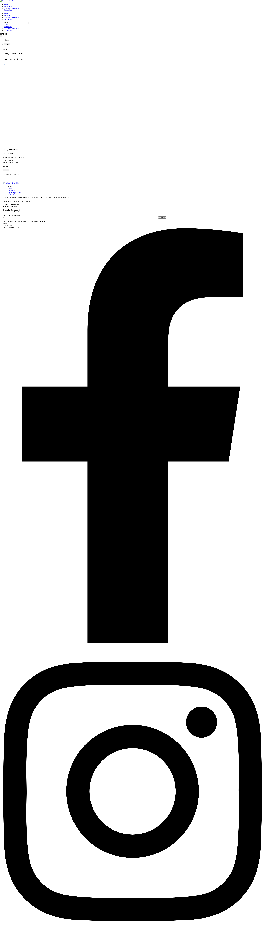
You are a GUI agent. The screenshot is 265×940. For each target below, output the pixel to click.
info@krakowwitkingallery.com (58, 197)
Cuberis (19, 227)
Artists (6, 4)
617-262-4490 (42, 197)
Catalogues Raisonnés (11, 8)
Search (6, 23)
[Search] (28, 23)
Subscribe (162, 217)
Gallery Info (8, 10)
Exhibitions (8, 6)
